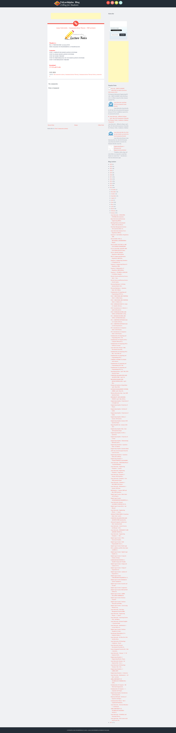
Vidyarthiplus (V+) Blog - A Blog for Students (87, 730)
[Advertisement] (76, 16)
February (113, 210)
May (112, 204)
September (113, 196)
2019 (111, 172)
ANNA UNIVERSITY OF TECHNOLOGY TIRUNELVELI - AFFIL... (118, 680)
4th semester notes (58, 74)
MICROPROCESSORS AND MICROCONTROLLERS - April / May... (118, 381)
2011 (111, 722)
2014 (111, 183)
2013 (111, 185)
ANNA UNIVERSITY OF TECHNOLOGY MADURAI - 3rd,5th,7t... (117, 710)
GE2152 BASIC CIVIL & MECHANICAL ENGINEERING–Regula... (119, 240)
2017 (111, 177)
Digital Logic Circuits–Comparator (119, 587)
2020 (111, 170)
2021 (111, 168)
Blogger (107, 730)
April (112, 206)
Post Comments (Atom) (61, 128)
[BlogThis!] (51, 72)
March (112, 208)
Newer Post (51, 125)
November (113, 191)
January (113, 212)
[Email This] (50, 72)
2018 (111, 175)
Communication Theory (71, 74)
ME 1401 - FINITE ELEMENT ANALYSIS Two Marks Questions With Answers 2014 (117, 90)
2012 (111, 187)
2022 (111, 166)
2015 (111, 181)
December (113, 189)
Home (76, 125)
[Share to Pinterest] (55, 72)
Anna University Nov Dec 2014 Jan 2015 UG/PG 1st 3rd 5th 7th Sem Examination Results (121, 134)
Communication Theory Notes (87, 74)
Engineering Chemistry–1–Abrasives (119, 673)
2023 (111, 164)
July (112, 200)
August (113, 198)
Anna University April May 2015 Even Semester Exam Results (120, 104)
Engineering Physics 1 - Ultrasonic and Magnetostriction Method (120, 148)
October (113, 193)
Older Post (101, 125)
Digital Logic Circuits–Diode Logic (119, 546)
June (112, 202)
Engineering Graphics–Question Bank (119, 448)
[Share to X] (52, 72)
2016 (111, 179)
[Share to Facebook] (54, 72)
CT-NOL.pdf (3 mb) (55, 67)
